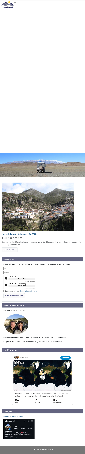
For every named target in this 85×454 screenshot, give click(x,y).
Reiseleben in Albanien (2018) (19, 234)
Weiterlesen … (10, 250)
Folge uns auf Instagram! (13, 416)
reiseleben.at (48, 449)
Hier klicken (22, 279)
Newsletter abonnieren (14, 296)
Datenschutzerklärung (28, 291)
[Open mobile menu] (15, 2)
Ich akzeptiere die (21, 291)
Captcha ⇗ (30, 281)
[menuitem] (21, 5)
